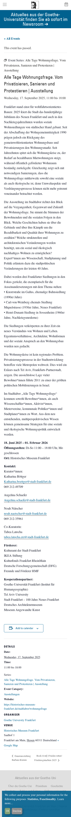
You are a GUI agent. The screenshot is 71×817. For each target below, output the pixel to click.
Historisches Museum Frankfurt (21, 730)
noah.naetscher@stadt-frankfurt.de (25, 513)
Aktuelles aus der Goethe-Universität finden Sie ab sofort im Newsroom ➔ (35, 19)
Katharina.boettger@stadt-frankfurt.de (27, 481)
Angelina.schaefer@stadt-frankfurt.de (27, 500)
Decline (17, 811)
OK (7, 811)
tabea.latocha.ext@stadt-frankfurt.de (26, 537)
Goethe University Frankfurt (20, 720)
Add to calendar (24, 628)
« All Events (12, 38)
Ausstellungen (12, 694)
